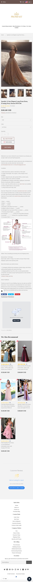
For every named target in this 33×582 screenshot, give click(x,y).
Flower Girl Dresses (16, 552)
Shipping (3, 112)
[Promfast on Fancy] (27, 569)
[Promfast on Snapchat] (18, 569)
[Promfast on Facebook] (7, 569)
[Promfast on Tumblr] (20, 569)
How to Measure (16, 521)
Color (2, 124)
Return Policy (5, 276)
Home (2, 35)
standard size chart (22, 191)
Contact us (16, 509)
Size (2, 117)
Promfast (13, 573)
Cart (23, 2)
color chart (22, 184)
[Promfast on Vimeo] (25, 569)
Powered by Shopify (20, 573)
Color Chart (16, 517)
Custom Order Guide (16, 525)
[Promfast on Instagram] (15, 569)
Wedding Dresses (16, 546)
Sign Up (29, 562)
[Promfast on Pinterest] (10, 569)
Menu (4, 2)
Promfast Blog (16, 511)
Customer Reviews (16, 523)
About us (16, 507)
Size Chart (16, 519)
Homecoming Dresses (16, 550)
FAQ (12, 276)
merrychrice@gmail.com (20, 164)
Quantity (3, 131)
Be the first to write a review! (16, 488)
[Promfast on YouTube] (23, 569)
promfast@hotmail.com (7, 164)
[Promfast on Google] (13, 569)
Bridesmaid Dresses (16, 548)
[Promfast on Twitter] (4, 569)
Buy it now (8, 147)
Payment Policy (16, 535)
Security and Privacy (16, 539)
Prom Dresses (16, 544)
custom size (17, 196)
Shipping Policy (16, 537)
